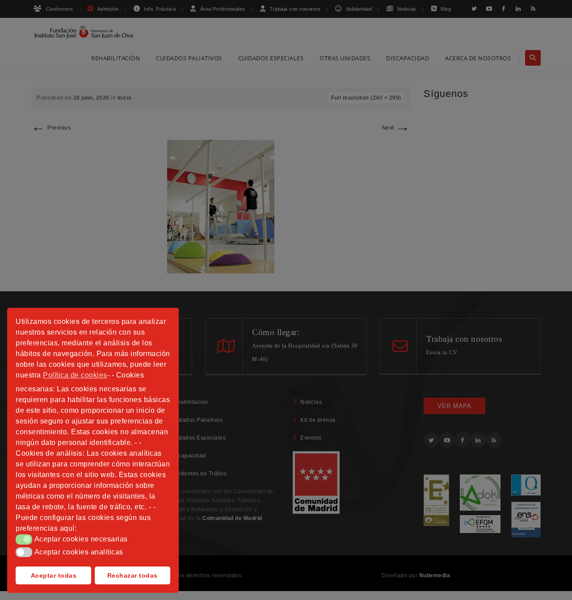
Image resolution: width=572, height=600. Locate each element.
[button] (24, 539)
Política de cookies (75, 375)
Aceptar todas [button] (54, 575)
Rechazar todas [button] (132, 575)
